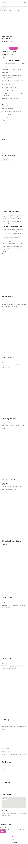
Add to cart (13, 48)
